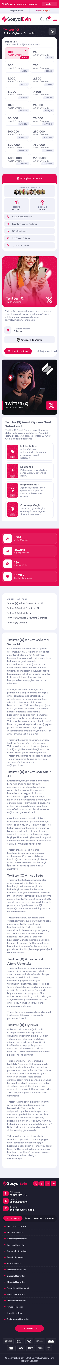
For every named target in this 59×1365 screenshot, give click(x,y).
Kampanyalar (16, 10)
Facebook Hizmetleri (16, 1251)
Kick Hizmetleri (14, 1263)
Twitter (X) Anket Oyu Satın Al (22, 608)
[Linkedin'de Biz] (53, 1183)
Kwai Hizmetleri (14, 1313)
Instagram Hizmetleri (17, 1226)
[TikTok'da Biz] (41, 1183)
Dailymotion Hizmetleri (18, 1319)
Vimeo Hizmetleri (15, 1307)
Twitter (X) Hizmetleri (17, 1238)
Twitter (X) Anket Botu (18, 612)
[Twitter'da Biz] (36, 1183)
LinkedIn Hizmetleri (16, 1276)
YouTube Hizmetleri (16, 1245)
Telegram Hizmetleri (16, 1269)
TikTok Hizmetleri (15, 1232)
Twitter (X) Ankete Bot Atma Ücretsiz (26, 617)
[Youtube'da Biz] (47, 1183)
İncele (48, 4)
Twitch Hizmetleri (15, 1257)
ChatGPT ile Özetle (31, 339)
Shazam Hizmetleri (16, 1294)
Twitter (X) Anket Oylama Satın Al (24, 603)
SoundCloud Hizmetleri (18, 1288)
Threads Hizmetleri (16, 1282)
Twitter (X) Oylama (16, 622)
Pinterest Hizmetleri (16, 1300)
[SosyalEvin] (17, 1183)
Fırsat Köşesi (43, 10)
